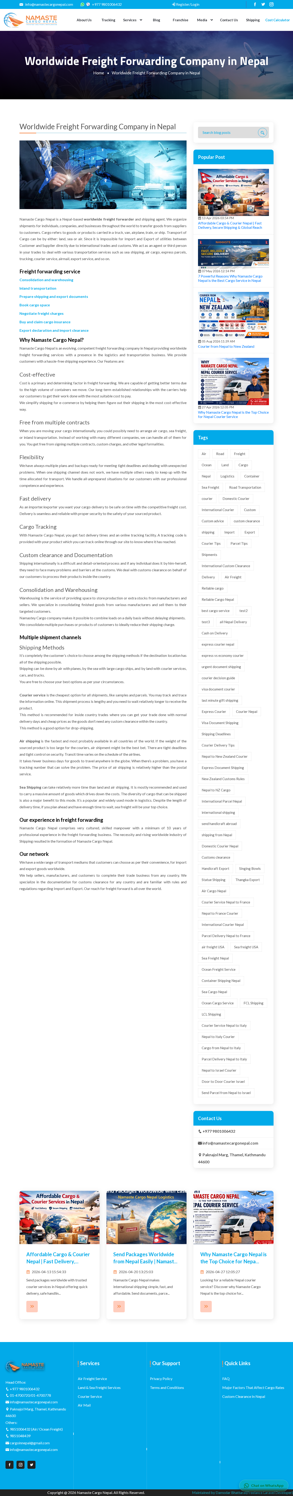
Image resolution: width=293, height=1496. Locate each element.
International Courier (218, 510)
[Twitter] (261, 4)
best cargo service (216, 611)
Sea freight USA (246, 947)
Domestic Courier (236, 498)
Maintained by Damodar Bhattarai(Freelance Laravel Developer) (242, 1492)
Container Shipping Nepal (221, 980)
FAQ (226, 1378)
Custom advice (213, 521)
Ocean (207, 465)
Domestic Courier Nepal (220, 846)
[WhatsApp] (83, 4)
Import (229, 532)
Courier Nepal (246, 711)
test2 (243, 611)
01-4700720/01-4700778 (30, 1395)
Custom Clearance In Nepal (243, 1396)
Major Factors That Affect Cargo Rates (253, 1387)
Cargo (243, 465)
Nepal (206, 476)
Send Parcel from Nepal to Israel (226, 1093)
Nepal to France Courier (220, 913)
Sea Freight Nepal (215, 958)
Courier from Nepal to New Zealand (226, 346)
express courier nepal (218, 644)
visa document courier (218, 689)
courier (207, 498)
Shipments (209, 555)
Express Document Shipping (223, 768)
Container (252, 476)
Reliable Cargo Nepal (218, 599)
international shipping (218, 812)
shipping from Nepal (217, 835)
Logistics (227, 476)
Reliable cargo (213, 588)
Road (220, 454)
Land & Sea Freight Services (99, 1387)
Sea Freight (210, 487)
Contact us (229, 20)
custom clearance (247, 521)
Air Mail (84, 1405)
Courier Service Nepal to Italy (224, 1025)
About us (84, 20)
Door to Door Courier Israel (223, 1081)
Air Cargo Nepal (214, 891)
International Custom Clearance (226, 566)
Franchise (180, 20)
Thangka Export (247, 880)
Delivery (208, 577)
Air (204, 454)
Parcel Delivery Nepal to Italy (224, 1059)
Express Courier (214, 711)
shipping (208, 532)
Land (225, 465)
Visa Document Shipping (220, 723)
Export (249, 532)
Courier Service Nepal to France (226, 902)
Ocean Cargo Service (218, 1003)
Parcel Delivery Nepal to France (226, 936)
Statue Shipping (213, 880)
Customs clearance (216, 857)
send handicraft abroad (219, 824)
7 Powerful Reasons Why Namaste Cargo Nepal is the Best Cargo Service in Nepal (230, 278)
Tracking (108, 20)
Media (202, 20)
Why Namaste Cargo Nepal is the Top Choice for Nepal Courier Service (233, 414)
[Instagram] (270, 4)
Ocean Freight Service (219, 969)
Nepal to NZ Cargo (216, 790)
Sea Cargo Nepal (214, 992)
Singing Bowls (250, 868)
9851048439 (20, 1436)
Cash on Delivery (215, 633)
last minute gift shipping (220, 700)
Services (129, 20)
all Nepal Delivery (233, 622)
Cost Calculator (277, 20)
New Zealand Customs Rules (223, 779)
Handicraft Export (215, 868)
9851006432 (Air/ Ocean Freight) (36, 1429)
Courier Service (90, 1396)
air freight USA (213, 947)
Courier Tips (211, 543)
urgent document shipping (221, 667)
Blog (156, 20)
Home (98, 72)
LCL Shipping (211, 1014)
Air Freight (233, 577)
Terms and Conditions (167, 1387)
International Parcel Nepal (222, 801)
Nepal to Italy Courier (218, 1037)
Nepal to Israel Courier (219, 1070)
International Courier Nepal (223, 924)
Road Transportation (245, 487)
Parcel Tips (239, 543)
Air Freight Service (92, 1378)
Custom (250, 510)
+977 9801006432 (106, 4)
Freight (239, 454)
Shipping (253, 20)
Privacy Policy (161, 1378)
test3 (206, 622)
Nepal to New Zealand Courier (225, 756)
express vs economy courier (223, 655)
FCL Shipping (253, 1003)
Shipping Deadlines (216, 734)
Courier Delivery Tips (218, 745)
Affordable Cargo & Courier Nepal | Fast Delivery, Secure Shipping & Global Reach (230, 225)
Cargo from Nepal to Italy (221, 1048)
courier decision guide (218, 678)
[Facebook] (253, 4)
